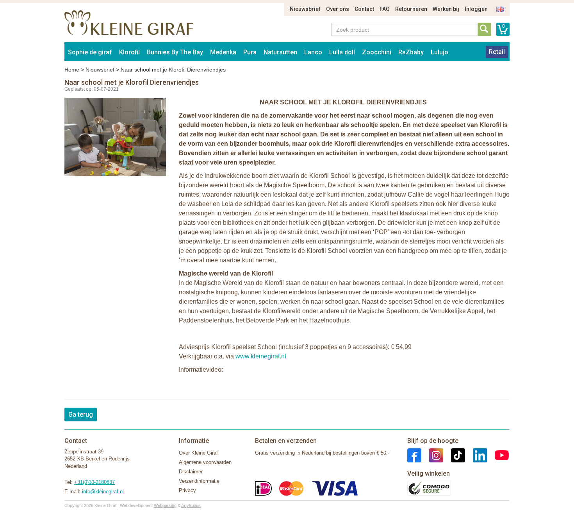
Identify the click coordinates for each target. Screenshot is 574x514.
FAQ (385, 9)
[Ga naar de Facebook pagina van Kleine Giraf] (414, 455)
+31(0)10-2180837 (94, 482)
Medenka (223, 52)
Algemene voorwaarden (205, 462)
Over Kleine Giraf (198, 453)
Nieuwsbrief (305, 9)
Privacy (187, 490)
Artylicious (191, 505)
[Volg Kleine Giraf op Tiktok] (454, 455)
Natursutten (280, 52)
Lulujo (439, 52)
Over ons (337, 9)
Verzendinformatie (199, 481)
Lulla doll (342, 52)
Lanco (313, 52)
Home (71, 69)
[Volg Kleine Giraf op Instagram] (432, 455)
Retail (497, 52)
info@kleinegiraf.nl (103, 491)
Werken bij (446, 9)
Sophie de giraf (90, 52)
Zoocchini (376, 52)
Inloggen (476, 9)
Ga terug (80, 414)
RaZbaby (411, 52)
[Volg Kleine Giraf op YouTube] (498, 455)
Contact (364, 9)
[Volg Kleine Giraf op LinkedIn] (476, 455)
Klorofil (129, 52)
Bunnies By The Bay (175, 52)
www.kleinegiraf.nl (260, 356)
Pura (250, 52)
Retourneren (411, 9)
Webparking (165, 505)
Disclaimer (191, 472)
